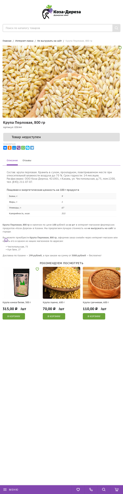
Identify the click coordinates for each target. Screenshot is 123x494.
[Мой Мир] (14, 148)
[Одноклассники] (10, 148)
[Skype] (27, 148)
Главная (7, 40)
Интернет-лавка (24, 40)
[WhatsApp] (23, 148)
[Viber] (18, 148)
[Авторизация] (121, 1)
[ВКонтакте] (5, 148)
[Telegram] (32, 148)
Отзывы (27, 160)
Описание (12, 160)
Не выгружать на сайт (49, 40)
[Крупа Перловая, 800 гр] (61, 104)
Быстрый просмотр (23, 296)
